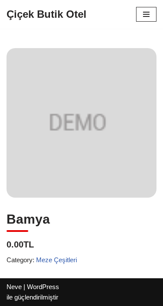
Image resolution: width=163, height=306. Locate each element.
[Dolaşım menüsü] (146, 14)
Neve (14, 286)
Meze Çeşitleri (56, 260)
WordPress (43, 286)
